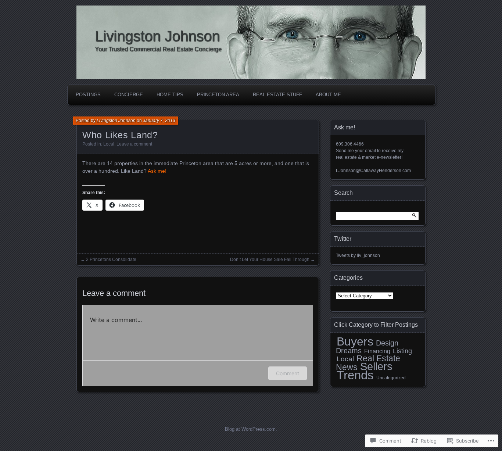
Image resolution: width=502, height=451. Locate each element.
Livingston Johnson (157, 36)
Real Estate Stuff (277, 94)
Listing (402, 351)
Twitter (342, 239)
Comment (287, 373)
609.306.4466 (350, 144)
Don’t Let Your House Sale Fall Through (269, 259)
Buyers (355, 341)
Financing (377, 351)
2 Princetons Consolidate (111, 259)
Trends (355, 375)
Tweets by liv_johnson (358, 255)
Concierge (128, 94)
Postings (88, 94)
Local (108, 144)
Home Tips (170, 94)
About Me (328, 94)
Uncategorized (391, 377)
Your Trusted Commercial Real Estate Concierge (158, 49)
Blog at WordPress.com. (251, 429)
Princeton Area (218, 94)
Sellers (376, 366)
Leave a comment (134, 144)
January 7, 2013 (159, 120)
